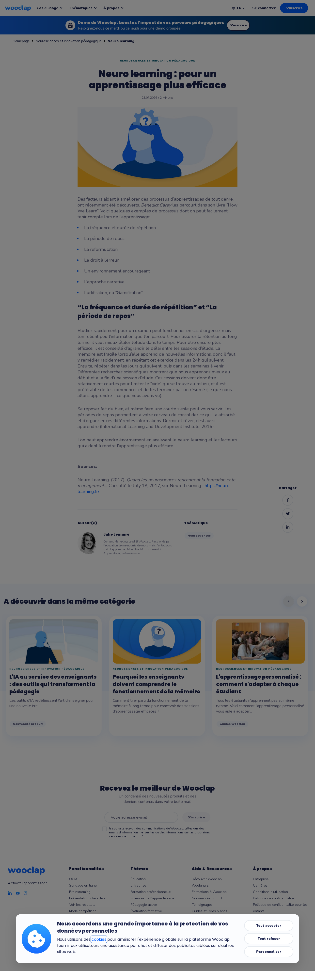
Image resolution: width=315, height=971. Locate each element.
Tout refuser (269, 938)
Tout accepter (268, 925)
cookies (99, 939)
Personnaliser (268, 951)
